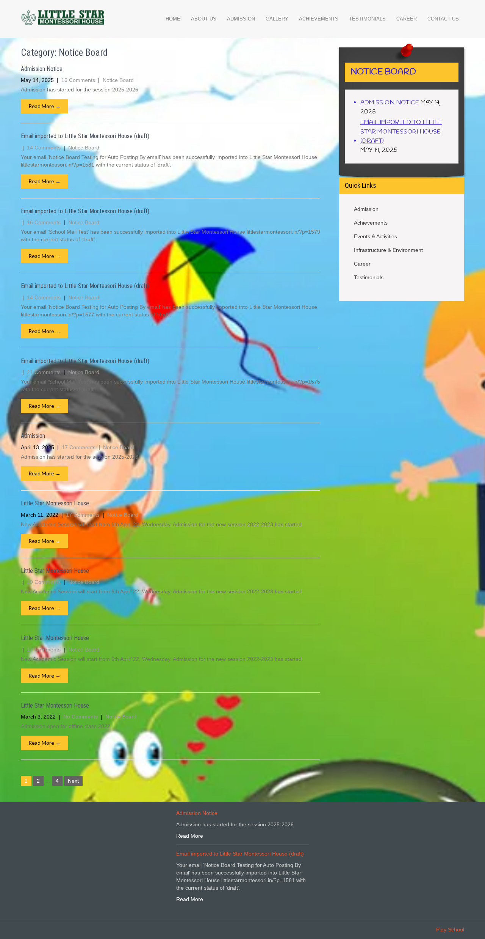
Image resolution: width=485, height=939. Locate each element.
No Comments (80, 717)
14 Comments (44, 148)
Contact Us (443, 19)
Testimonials (367, 19)
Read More (189, 836)
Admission (241, 19)
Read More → (44, 106)
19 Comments (44, 582)
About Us (203, 19)
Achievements (318, 19)
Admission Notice (42, 68)
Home (173, 19)
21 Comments (44, 372)
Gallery (277, 19)
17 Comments (78, 447)
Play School (450, 929)
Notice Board (118, 80)
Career (406, 19)
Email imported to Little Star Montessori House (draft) (85, 136)
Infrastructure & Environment (388, 250)
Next (73, 781)
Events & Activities (375, 236)
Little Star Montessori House (55, 503)
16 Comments (78, 80)
